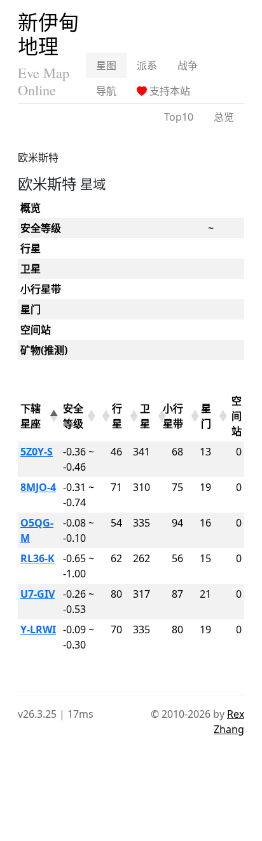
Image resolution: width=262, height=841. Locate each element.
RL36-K (37, 558)
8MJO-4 (38, 487)
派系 (147, 65)
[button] (52, 416)
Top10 (178, 117)
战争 (187, 65)
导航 (106, 91)
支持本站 (168, 91)
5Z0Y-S (36, 452)
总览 (224, 117)
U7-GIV (37, 594)
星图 (106, 65)
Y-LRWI (38, 629)
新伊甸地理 (48, 34)
